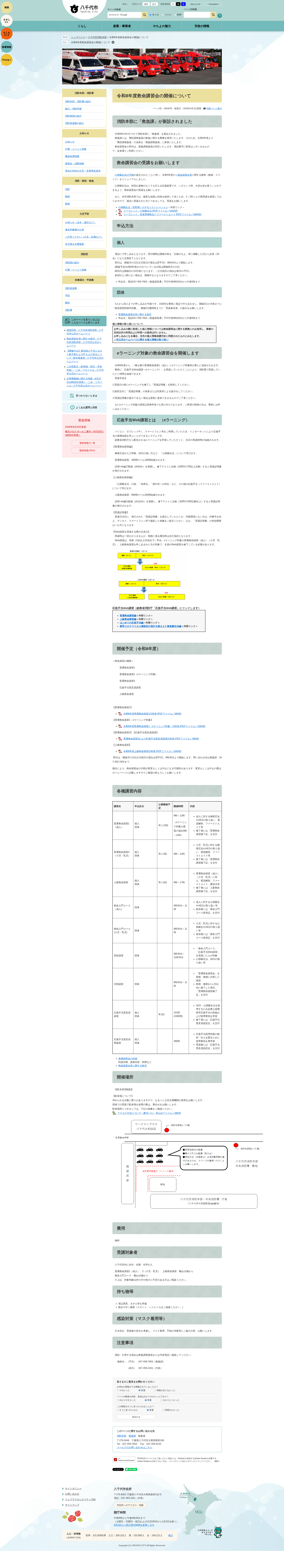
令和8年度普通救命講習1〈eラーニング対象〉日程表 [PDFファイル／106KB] (164, 726)
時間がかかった (172, 1410)
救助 (67, 196)
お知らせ (84, 133)
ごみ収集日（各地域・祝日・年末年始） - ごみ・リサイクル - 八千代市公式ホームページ (85, 370)
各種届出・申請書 (84, 280)
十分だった (124, 1390)
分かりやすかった (127, 1400)
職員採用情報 (72, 156)
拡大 (154, 4)
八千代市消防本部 (97, 37)
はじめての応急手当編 (131, 622)
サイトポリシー (73, 1488)
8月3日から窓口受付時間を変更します (134, 1525)
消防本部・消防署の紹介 (78, 101)
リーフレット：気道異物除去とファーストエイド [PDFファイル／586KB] (162, 214)
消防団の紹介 (72, 262)
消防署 (68, 310)
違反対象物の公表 (74, 229)
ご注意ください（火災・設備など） (84, 237)
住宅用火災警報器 (74, 244)
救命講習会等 (185, 175)
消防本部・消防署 (84, 93)
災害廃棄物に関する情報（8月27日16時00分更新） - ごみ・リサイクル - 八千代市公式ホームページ (84, 382)
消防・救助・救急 (84, 181)
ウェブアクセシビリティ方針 (80, 1499)
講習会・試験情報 (74, 163)
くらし (82, 26)
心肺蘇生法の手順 (124, 175)
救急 (67, 204)
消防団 (84, 254)
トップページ (78, 37)
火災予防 (84, 214)
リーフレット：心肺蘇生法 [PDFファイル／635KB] (150, 211)
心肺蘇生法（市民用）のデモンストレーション (143, 207)
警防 (67, 303)
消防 (67, 189)
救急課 (132, 1436)
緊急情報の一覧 (87, 443)
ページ (168, 14)
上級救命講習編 (128, 619)
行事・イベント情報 (75, 149)
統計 (170, 1535)
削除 (113, 42)
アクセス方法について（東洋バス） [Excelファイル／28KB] (149, 1113)
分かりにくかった (171, 1400)
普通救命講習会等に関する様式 (134, 314)
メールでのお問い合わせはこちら (134, 1447)
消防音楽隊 (71, 288)
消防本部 (121, 1436)
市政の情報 (202, 26)
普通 (143, 1390)
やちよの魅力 (162, 26)
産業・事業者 (122, 26)
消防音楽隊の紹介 (74, 123)
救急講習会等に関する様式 (132, 1065)
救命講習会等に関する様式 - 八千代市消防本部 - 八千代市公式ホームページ (84, 342)
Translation (213, 4)
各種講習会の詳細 (127, 1058)
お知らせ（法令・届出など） (80, 222)
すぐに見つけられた (128, 1410)
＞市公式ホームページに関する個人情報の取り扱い (141, 339)
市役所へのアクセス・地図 (130, 1505)
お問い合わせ (72, 1494)
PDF (179, 14)
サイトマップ (72, 1505)
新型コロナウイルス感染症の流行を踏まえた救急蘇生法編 (150, 626)
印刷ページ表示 (214, 108)
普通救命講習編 (128, 615)
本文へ (125, 4)
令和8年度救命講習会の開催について (90, 42)
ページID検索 (190, 9)
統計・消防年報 (73, 108)
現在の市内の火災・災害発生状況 (83, 171)
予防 (67, 295)
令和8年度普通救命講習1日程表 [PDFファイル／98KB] (152, 713)
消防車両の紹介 (73, 116)
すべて (155, 14)
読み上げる (195, 4)
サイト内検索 (114, 9)
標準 (146, 4)
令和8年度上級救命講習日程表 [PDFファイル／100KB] (152, 751)
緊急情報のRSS (87, 450)
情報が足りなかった (166, 1390)
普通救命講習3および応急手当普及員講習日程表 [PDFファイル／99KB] (161, 738)
